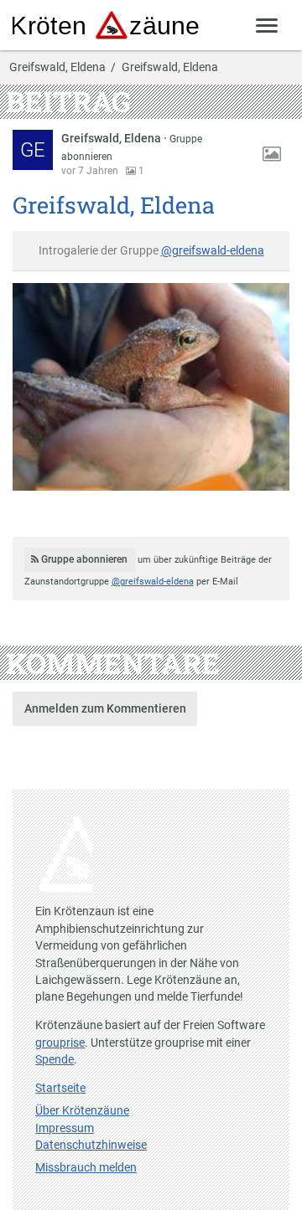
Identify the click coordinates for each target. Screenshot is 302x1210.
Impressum (64, 1128)
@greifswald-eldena (212, 250)
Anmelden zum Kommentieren (105, 708)
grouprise (60, 1042)
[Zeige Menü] (267, 25)
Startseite (60, 1087)
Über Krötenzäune (82, 1110)
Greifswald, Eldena (57, 68)
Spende (54, 1059)
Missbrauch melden (86, 1167)
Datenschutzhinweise (91, 1144)
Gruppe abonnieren (83, 559)
